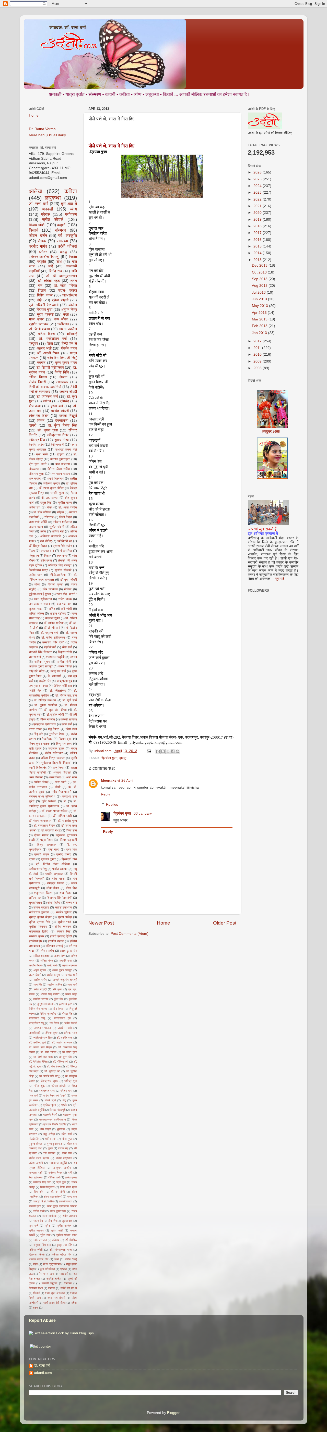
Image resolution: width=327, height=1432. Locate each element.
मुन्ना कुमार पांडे (54, 1143)
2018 (258, 226)
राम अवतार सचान (39, 604)
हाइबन (60, 454)
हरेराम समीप (47, 951)
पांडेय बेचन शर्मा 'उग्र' (54, 1095)
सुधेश (47, 1225)
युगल (50, 1148)
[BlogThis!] (163, 751)
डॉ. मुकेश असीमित (45, 705)
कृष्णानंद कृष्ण (65, 1003)
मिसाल (47, 555)
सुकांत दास (67, 1220)
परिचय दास (66, 1090)
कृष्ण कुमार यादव (66, 363)
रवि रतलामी (49, 1153)
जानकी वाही (34, 1032)
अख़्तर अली (44, 348)
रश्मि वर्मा (67, 1153)
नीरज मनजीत (47, 719)
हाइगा (35, 1307)
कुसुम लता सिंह (64, 1244)
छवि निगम (54, 1023)
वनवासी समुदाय (49, 1283)
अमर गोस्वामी (36, 777)
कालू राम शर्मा (58, 671)
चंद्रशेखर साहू (37, 1018)
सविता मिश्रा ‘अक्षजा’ (53, 758)
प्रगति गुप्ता (57, 493)
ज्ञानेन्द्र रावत (70, 1032)
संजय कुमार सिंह (58, 1211)
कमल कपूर (71, 994)
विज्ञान (42, 290)
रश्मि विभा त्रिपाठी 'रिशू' (62, 358)
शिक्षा (50, 343)
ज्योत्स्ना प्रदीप (51, 483)
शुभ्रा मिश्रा (35, 902)
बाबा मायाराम (62, 464)
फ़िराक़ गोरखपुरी (57, 1109)
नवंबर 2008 (270, 463)
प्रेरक (45, 214)
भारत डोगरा (36, 319)
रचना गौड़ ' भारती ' (66, 594)
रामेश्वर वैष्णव (55, 1172)
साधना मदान (36, 527)
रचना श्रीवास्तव (43, 599)
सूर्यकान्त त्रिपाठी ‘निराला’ (56, 763)
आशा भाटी (61, 782)
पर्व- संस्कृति (67, 235)
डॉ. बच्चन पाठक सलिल (54, 811)
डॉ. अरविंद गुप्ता (64, 1037)
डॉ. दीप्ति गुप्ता (69, 1052)
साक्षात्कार (62, 382)
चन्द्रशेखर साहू (36, 1023)
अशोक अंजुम (53, 974)
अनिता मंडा (58, 531)
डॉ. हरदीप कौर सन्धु (49, 1076)
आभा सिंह (37, 984)
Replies (112, 804)
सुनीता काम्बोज (64, 1225)
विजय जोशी (37, 224)
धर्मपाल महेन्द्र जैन (39, 1259)
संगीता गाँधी (38, 1211)
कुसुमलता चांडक (45, 1003)
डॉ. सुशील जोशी (55, 714)
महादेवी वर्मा (50, 647)
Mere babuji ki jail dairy (47, 135)
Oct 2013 (260, 272)
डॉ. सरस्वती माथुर (51, 830)
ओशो (58, 787)
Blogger (173, 1413)
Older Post (224, 923)
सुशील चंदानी (56, 527)
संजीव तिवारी (37, 382)
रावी (70, 1172)
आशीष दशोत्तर (58, 613)
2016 (258, 240)
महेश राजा (71, 729)
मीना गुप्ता (67, 1138)
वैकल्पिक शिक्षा (36, 1288)
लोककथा (34, 469)
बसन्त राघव (35, 729)
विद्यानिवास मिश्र (38, 570)
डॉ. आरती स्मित (48, 353)
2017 (258, 233)
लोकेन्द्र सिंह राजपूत (60, 565)
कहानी (61, 224)
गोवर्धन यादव (69, 348)
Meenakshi (110, 780)
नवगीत (41, 363)
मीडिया (68, 589)
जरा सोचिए (45, 541)
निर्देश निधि (62, 372)
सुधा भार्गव (42, 454)
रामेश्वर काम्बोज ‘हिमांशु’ (44, 257)
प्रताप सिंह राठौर (62, 546)
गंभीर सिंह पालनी (62, 792)
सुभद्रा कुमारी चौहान (40, 917)
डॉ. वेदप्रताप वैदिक (44, 825)
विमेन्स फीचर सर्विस (59, 469)
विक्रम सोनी (65, 652)
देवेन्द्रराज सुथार (49, 1080)
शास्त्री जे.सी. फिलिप (43, 1201)
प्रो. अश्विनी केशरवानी (44, 305)
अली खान (71, 777)
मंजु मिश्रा (53, 729)
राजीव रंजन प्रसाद (39, 1158)
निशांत (73, 257)
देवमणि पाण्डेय (36, 444)
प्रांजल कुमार (48, 859)
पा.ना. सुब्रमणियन (52, 1264)
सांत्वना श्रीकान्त (62, 522)
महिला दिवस (46, 334)
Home (163, 923)
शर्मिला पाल (35, 898)
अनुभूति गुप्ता (65, 960)
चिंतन (40, 420)
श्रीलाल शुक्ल (56, 748)
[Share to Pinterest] (177, 751)
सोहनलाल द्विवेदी (38, 931)
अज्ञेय (43, 531)
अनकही (47, 209)
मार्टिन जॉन (50, 1138)
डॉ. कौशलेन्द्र (57, 690)
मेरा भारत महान (46, 1273)
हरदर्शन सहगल (56, 941)
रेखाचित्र (47, 739)
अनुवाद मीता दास (42, 1244)
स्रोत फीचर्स (52, 219)
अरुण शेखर (55, 777)
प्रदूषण (33, 343)
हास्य (74, 281)
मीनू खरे (38, 734)
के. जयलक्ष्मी (55, 676)
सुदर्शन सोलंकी (63, 570)
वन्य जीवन (61, 319)
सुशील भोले (64, 922)
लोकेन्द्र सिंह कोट (42, 1182)
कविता (70, 191)
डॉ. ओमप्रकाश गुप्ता (61, 1249)
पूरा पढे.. (280, 579)
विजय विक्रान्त (47, 1187)
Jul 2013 (259, 292)
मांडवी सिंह (34, 1138)
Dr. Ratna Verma (42, 129)
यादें (50, 266)
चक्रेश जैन (45, 681)
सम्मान (73, 657)
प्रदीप (64, 1104)
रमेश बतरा (58, 878)
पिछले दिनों (50, 1100)
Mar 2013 (260, 319)
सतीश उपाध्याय (63, 907)
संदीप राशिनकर (54, 753)
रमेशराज (48, 517)
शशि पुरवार (35, 748)
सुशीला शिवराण (38, 926)
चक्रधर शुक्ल (52, 618)
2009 (258, 361)
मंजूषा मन (34, 555)
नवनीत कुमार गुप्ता (60, 459)
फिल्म (32, 551)
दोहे (39, 300)
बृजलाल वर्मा (47, 551)
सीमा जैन (52, 1220)
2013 (258, 260)
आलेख (35, 191)
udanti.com (43, 1373)
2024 (258, 186)
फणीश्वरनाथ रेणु (37, 869)
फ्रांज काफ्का (59, 869)
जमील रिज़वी (70, 1023)
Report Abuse (42, 1320)
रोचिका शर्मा (54, 1177)
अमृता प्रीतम (39, 970)
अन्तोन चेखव (35, 965)
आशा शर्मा (72, 984)
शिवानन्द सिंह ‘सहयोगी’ (59, 898)
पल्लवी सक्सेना (69, 719)
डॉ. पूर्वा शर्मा (70, 700)
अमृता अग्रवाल (69, 965)
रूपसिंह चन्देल (53, 1278)
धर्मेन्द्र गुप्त (70, 1080)
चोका (49, 507)
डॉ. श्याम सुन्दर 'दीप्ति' (51, 488)
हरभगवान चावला (61, 474)
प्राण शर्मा (67, 724)
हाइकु (122, 758)
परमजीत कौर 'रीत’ (53, 642)
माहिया (60, 512)
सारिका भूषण (42, 662)
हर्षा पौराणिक (71, 1239)
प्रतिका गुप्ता (49, 1104)
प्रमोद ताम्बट (63, 854)
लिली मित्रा (65, 517)
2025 (258, 179)
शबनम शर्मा (35, 657)
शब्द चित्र (65, 893)
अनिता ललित (36, 613)
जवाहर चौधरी (68, 392)
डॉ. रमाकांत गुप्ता (67, 821)
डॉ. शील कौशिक (42, 512)
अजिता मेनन (46, 960)
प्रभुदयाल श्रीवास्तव (44, 724)
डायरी (32, 425)
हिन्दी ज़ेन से (69, 343)
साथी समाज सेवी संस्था (54, 1302)
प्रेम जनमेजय (50, 589)
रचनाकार (62, 555)
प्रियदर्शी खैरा (69, 859)
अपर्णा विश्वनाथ (55, 478)
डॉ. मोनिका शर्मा (60, 1061)
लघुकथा (53, 198)
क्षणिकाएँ (72, 334)
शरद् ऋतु (72, 1196)
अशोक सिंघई (41, 782)
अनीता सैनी (64, 662)
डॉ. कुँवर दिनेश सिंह (62, 425)
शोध (59, 262)
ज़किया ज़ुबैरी (35, 1249)
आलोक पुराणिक (54, 984)
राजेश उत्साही (36, 1162)
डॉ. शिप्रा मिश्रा (38, 546)
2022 (258, 199)
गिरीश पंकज (45, 295)
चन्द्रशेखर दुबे (62, 1018)
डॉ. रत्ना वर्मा (38, 203)
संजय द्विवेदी (54, 902)
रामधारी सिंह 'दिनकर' (40, 652)
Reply (105, 794)
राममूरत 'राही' (35, 1172)
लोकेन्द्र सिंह (37, 440)
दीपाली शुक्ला (55, 584)
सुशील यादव (65, 502)
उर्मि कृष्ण (57, 989)
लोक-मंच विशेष (39, 416)
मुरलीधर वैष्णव (56, 734)
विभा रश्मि (39, 1191)
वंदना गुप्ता (61, 1182)
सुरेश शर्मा (45, 1235)
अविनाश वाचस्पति (50, 536)
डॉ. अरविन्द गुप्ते (37, 1042)
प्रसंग (32, 859)
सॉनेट (52, 609)
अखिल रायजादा (41, 955)
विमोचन (68, 1283)
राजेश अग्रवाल (64, 1158)
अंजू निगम (58, 767)
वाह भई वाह (64, 604)
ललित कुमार (71, 1177)
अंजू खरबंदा (35, 478)
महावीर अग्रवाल (54, 874)
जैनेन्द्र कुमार (52, 1032)
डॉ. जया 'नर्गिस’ (48, 1052)
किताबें (33, 230)
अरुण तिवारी (35, 974)
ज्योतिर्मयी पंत (64, 541)
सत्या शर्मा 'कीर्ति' (38, 522)
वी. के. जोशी (58, 1191)
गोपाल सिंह (67, 1013)
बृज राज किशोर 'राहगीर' (54, 1124)
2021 (258, 206)
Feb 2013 (260, 326)
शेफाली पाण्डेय (65, 1201)
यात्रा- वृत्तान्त (67, 290)
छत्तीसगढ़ (63, 324)
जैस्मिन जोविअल (63, 686)
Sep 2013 (260, 279)
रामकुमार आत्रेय (62, 1167)
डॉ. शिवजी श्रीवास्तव (50, 367)
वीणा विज (71, 888)
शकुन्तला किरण (43, 893)
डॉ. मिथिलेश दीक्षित (38, 1061)
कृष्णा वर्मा (57, 406)
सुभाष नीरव (61, 440)
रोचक (42, 241)
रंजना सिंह (63, 1148)
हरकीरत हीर (35, 941)
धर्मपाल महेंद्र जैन (61, 1254)
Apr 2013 (260, 313)
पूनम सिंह (71, 849)
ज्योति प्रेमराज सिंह (42, 1037)
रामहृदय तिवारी (55, 883)
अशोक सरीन (40, 979)
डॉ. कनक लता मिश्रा (40, 1047)
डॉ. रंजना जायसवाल (40, 821)
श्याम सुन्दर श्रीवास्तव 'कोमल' (62, 1206)
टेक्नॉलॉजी (61, 420)
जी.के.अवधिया (58, 575)
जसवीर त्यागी (65, 1027)
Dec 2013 (260, 265)
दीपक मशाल (41, 835)
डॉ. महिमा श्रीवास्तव (53, 637)
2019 (258, 219)
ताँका (37, 584)
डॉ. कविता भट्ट (49, 281)
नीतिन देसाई (71, 1259)
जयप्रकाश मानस (38, 686)
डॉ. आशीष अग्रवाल (62, 1042)
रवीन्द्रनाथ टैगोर (57, 435)
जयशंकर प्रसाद (42, 1027)
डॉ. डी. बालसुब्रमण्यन (61, 276)
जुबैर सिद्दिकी (49, 801)
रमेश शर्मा (67, 647)
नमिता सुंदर (39, 1085)
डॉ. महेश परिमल (65, 286)
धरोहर (43, 252)
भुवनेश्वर (61, 1129)
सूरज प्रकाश (45, 314)
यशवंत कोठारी (60, 411)
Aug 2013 (260, 286)
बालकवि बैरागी (50, 1114)
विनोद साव (55, 271)
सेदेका (74, 1302)
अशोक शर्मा (71, 974)
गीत (40, 286)
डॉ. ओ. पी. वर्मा (52, 628)
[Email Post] (149, 751)
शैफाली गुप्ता (35, 1206)
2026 (258, 172)
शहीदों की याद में (69, 1288)
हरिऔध (56, 1239)
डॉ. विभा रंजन (53, 1066)
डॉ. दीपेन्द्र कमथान (45, 700)
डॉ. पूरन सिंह (65, 1057)
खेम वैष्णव (58, 1008)
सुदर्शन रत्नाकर (38, 324)
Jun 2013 (260, 299)
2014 (258, 253)
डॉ (65, 801)
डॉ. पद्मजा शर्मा (50, 632)
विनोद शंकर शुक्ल (68, 1187)
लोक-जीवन (52, 888)
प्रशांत (63, 1269)
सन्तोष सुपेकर (64, 912)
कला (66, 314)
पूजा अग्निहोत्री (47, 1269)
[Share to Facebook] (172, 751)
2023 (258, 192)
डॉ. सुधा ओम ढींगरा (55, 710)
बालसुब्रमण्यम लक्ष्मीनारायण (52, 1119)
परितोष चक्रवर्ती (68, 840)
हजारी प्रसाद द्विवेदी (61, 936)
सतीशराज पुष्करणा (39, 912)
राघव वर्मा (63, 1273)
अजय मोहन (59, 955)
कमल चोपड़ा (65, 666)
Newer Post (101, 923)
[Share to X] (167, 751)
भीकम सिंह (66, 551)
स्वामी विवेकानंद (37, 767)
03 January (143, 813)
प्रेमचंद (64, 401)
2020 (258, 213)
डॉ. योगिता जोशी (62, 816)
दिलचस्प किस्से (36, 1254)
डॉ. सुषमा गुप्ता (48, 430)
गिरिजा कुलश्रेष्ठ (48, 1013)
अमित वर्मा (51, 965)
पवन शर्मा (33, 1095)
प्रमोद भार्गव (38, 246)
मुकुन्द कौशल (35, 1143)
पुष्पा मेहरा (53, 849)
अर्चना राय (35, 507)
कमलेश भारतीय (40, 999)
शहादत (51, 1288)
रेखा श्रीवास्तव (36, 1177)
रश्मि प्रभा (46, 560)
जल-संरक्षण (69, 295)
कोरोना (72, 305)
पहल (35, 1264)
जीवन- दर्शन (38, 235)
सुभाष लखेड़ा (65, 917)
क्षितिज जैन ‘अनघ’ (38, 1008)
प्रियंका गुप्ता (109, 758)
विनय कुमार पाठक (39, 743)
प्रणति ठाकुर (41, 854)
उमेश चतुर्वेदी (40, 989)
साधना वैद (38, 1220)
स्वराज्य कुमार (36, 936)
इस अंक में (69, 203)
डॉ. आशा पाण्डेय (68, 507)
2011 (257, 348)
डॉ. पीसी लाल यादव (43, 1057)
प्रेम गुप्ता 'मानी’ (38, 464)
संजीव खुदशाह (41, 907)
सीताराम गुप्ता (36, 474)
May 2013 (260, 306)
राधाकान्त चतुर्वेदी (58, 1162)
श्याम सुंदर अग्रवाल (55, 1292)
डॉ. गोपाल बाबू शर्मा (66, 695)
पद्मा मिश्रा (46, 840)
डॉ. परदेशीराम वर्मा (53, 339)
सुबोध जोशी (57, 1230)
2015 (258, 246)
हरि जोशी (66, 609)
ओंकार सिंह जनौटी (50, 994)
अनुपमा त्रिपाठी (62, 772)
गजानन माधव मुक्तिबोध (42, 796)
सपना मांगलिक (49, 1215)
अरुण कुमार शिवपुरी (62, 970)
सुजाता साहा (36, 609)
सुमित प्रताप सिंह (39, 922)
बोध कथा (35, 406)
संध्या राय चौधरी (56, 1297)
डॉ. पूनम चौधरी (68, 579)
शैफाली (36, 1292)
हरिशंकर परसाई (54, 946)
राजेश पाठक (65, 599)
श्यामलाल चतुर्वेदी (55, 657)
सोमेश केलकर (63, 926)
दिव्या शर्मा (71, 830)
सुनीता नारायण (36, 1230)
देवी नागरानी (57, 444)
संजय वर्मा (71, 902)
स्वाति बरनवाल (40, 1239)
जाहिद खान (35, 575)
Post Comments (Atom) (129, 934)
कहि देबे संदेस (36, 671)
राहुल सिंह (46, 502)
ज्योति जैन (35, 690)
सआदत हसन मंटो (66, 449)
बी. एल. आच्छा (49, 498)
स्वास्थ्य (62, 241)
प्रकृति (41, 262)
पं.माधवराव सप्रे (47, 1090)
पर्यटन (47, 401)
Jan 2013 (260, 333)
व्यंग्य (73, 209)
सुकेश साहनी (60, 300)
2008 (258, 368)
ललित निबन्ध (38, 377)
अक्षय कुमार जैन (68, 950)
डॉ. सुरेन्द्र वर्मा (52, 1071)
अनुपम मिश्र (69, 310)
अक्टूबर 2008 (270, 412)
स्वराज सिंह (64, 931)
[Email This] (158, 751)
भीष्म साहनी (45, 1129)
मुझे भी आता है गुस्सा (40, 594)
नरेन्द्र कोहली (58, 1085)
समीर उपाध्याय (70, 1215)
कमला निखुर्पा (68, 416)
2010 (258, 354)
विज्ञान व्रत (65, 739)
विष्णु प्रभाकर (64, 743)
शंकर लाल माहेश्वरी (53, 1196)
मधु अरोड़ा (48, 1134)
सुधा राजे (33, 1225)
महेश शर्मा (67, 1134)
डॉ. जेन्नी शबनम (39, 329)
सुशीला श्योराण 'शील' (66, 1235)
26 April (127, 780)
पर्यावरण (71, 214)
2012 (258, 341)
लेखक (63, 377)
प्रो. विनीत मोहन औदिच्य (53, 864)
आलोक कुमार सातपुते (41, 666)
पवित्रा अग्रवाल (46, 844)
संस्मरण (60, 230)
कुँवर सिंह (58, 999)
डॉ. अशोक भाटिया (54, 623)
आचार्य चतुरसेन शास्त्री (65, 979)
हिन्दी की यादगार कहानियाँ (45, 387)
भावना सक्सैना (68, 329)
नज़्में (56, 1259)
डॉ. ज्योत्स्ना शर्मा (47, 397)
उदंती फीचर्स (67, 246)
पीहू (64, 1100)
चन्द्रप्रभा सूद (64, 681)
